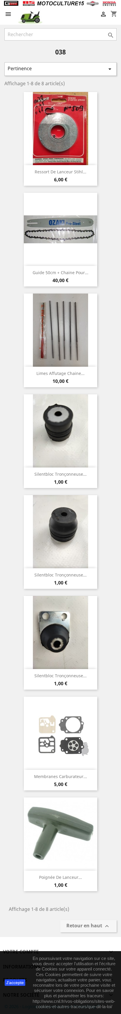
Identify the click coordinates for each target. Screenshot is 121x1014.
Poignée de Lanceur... (60, 877)
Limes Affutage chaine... (60, 373)
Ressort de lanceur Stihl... (60, 172)
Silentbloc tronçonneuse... (60, 474)
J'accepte (15, 982)
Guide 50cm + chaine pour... (60, 272)
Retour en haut (88, 926)
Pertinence (60, 69)
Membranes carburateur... (60, 776)
